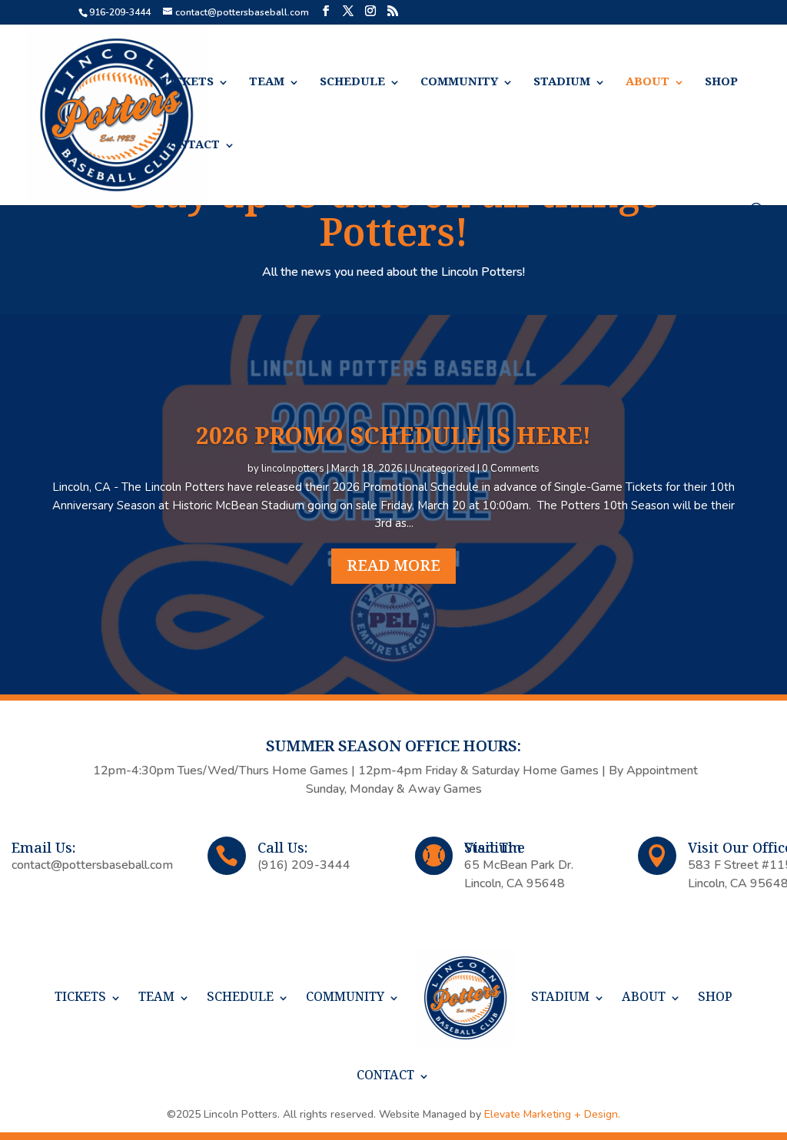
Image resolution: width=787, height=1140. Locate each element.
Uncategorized (442, 469)
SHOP (721, 82)
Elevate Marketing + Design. (552, 1114)
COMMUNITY (459, 82)
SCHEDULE (352, 82)
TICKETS (187, 82)
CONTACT (190, 145)
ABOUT (647, 82)
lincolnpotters (292, 469)
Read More (393, 566)
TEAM (266, 82)
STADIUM (561, 82)
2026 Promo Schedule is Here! (393, 437)
